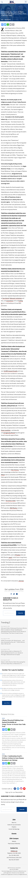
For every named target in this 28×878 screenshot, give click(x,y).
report (10, 557)
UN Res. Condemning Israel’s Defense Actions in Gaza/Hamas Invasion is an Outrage (13, 758)
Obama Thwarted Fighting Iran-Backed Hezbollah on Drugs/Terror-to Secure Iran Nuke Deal (14, 723)
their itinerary (15, 470)
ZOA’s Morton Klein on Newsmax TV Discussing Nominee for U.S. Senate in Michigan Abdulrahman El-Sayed (12, 652)
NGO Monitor (13, 508)
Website (14, 841)
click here (21, 581)
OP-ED (3, 718)
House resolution (5, 430)
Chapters (14, 827)
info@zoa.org (14, 851)
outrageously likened (9, 433)
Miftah (3, 474)
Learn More (7, 703)
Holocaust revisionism (16, 298)
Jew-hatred (5, 298)
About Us (14, 822)
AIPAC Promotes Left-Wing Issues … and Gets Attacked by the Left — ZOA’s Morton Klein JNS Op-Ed (13, 642)
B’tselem (17, 555)
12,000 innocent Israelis (10, 371)
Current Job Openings (14, 829)
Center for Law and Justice (14, 824)
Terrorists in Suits (10, 500)
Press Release (7, 19)
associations (9, 301)
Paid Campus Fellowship (14, 843)
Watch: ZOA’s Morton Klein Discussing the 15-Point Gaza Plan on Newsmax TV (13, 662)
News (2, 19)
